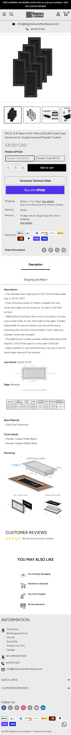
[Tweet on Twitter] (57, 250)
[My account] (58, 14)
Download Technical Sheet (35, 180)
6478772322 (13, 662)
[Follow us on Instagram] (23, 707)
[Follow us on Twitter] (10, 707)
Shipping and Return (35, 279)
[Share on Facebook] (44, 250)
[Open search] (11, 14)
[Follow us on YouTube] (36, 707)
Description (35, 264)
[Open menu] (4, 14)
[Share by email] (63, 250)
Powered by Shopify (42, 731)
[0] (65, 14)
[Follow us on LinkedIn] (43, 707)
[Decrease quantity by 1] (8, 167)
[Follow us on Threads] (16, 707)
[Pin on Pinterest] (50, 250)
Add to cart (47, 167)
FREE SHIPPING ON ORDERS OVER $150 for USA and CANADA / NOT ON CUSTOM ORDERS (35, 4)
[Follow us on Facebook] (3, 707)
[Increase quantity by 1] (23, 167)
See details (48, 201)
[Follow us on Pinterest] (30, 707)
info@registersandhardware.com (24, 668)
